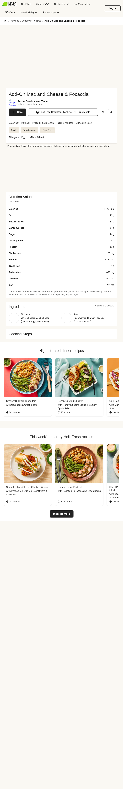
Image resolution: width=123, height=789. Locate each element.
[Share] (111, 112)
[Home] (5, 21)
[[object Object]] (103, 112)
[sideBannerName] (61, 170)
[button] (61, 306)
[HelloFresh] (9, 4)
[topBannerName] (61, 33)
